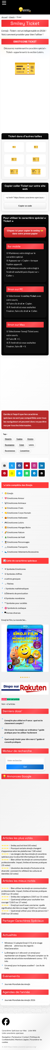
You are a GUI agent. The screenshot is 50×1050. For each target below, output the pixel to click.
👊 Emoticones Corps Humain (17, 513)
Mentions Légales (22, 1039)
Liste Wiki (32, 1030)
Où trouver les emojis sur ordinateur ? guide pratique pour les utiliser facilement (24, 731)
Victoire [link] (30, 439)
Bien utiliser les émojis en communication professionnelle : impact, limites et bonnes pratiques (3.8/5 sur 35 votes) (24, 891)
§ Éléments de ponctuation (16, 593)
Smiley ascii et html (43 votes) (19, 845)
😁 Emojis (8, 493)
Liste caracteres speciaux (12, 1033)
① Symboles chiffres (13, 574)
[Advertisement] (25, 108)
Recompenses (10, 451)
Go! (25, 767)
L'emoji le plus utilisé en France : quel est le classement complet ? (23, 721)
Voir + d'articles (8, 704)
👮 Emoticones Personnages (16, 542)
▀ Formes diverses (12, 613)
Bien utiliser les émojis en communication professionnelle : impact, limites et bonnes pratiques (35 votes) (24, 862)
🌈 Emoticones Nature (14, 532)
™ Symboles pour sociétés (15, 603)
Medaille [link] (8, 439)
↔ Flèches (9, 583)
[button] (4, 465)
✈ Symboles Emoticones (15, 569)
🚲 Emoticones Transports (16, 547)
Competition (24, 451)
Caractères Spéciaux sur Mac (14, 1030)
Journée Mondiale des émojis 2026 (19, 1000)
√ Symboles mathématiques (16, 588)
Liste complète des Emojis (19, 485)
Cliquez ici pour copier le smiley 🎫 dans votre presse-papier (25, 232)
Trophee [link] (19, 439)
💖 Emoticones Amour (14, 498)
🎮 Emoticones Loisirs (14, 522)
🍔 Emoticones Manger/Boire (17, 527)
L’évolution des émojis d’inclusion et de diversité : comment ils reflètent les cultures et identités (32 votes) (22, 871)
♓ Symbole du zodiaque (15, 608)
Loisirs (31, 445)
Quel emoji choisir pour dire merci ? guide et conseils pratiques (24, 740)
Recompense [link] (9, 445)
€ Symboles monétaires (14, 598)
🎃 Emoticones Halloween (16, 518)
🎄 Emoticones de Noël (14, 537)
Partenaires (16, 1037)
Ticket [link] (21, 445)
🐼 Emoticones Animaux (15, 503)
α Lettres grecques (12, 579)
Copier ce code (25, 206)
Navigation (6, 1037)
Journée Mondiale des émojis (17, 984)
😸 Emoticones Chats (13, 508)
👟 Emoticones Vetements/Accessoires (21, 552)
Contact (25, 1037)
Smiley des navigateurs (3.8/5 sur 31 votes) (24, 896)
